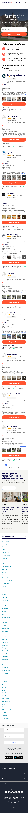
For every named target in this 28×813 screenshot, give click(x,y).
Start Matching (14, 34)
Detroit (4, 614)
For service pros (7, 774)
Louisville (5, 603)
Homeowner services (9, 769)
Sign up (14, 742)
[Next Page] (25, 465)
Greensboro (6, 645)
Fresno (4, 550)
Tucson (4, 547)
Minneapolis (5, 620)
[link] (14, 78)
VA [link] (7, 7)
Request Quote (14, 104)
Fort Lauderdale (7, 580)
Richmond (5, 707)
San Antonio (6, 698)
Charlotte (5, 642)
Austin (4, 684)
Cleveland (5, 656)
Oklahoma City (6, 662)
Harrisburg (5, 667)
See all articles (8, 488)
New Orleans (6, 606)
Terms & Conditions (14, 802)
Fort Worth (5, 693)
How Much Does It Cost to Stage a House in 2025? (10, 509)
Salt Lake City (6, 701)
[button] (4, 99)
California (9, 798)
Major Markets (8, 537)
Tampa (4, 592)
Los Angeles (6, 555)
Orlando (4, 589)
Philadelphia (6, 670)
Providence (5, 676)
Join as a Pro (17, 2)
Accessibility (22, 798)
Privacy (5, 798)
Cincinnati (5, 653)
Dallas (4, 687)
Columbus (5, 659)
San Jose (4, 569)
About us (5, 784)
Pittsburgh (5, 673)
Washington (5, 578)
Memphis (5, 679)
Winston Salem (6, 651)
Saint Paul (5, 623)
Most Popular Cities (8, 725)
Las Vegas (5, 631)
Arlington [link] (12, 7)
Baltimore (5, 608)
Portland (4, 665)
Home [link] (3, 7)
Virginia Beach (6, 710)
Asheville (5, 639)
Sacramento (6, 561)
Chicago (4, 597)
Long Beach (5, 552)
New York (5, 637)
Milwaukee (5, 718)
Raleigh (4, 648)
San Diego (5, 564)
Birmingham (6, 541)
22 (21, 465)
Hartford (4, 575)
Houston (4, 696)
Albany (4, 634)
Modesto (5, 558)
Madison (4, 715)
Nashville (4, 682)
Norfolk (4, 704)
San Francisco (6, 566)
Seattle (4, 712)
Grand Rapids (6, 617)
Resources (5, 779)
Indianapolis (5, 600)
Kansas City (5, 625)
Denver (4, 572)
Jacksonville (5, 583)
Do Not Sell (15, 798)
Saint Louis (5, 628)
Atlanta (4, 594)
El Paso (4, 690)
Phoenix (4, 544)
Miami (4, 586)
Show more (23, 94)
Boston (4, 611)
